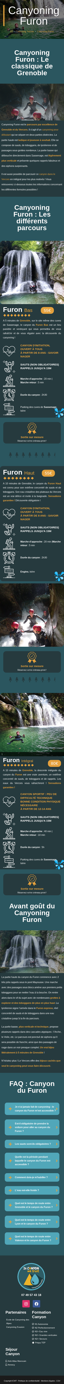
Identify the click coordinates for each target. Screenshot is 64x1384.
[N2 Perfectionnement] (45, 1328)
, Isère (27, 571)
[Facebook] (36, 1303)
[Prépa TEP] (45, 1343)
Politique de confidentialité (29, 1381)
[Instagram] (26, 1303)
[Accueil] (11, 31)
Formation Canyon (41, 1314)
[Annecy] (18, 1365)
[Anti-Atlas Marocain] (18, 1361)
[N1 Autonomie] (45, 1324)
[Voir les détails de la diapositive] (32, 272)
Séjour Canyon (13, 1351)
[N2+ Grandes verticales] (45, 1335)
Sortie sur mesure (32, 437)
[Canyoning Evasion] (18, 1327)
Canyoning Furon (45, 31)
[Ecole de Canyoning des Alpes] (18, 1321)
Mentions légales (48, 1381)
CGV (58, 1381)
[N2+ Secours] (45, 1339)
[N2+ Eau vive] (45, 1331)
